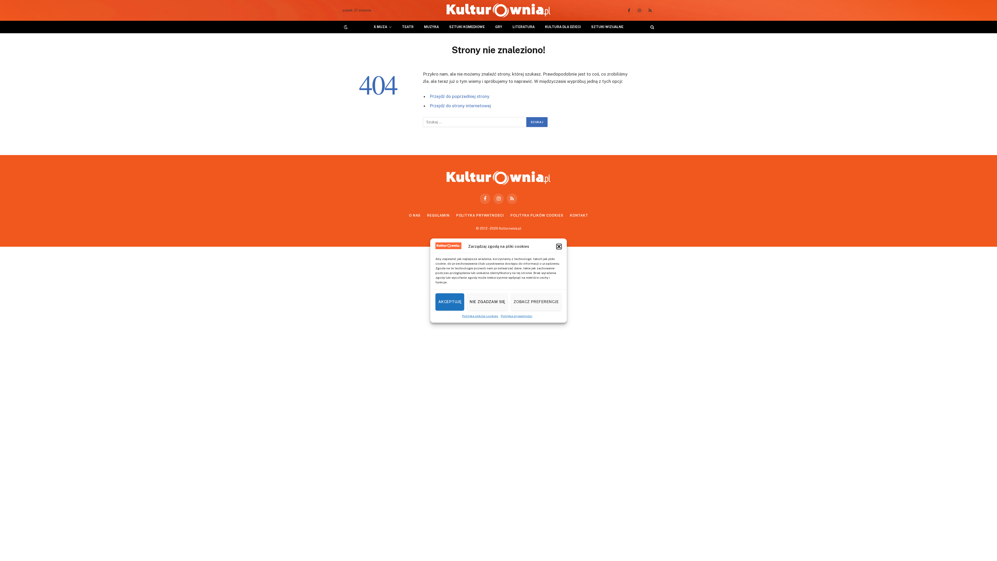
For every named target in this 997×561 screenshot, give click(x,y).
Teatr (408, 27)
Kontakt (579, 215)
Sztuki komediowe (467, 27)
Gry (498, 27)
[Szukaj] (651, 27)
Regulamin (438, 215)
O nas (415, 215)
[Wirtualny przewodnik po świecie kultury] (498, 10)
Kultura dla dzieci (563, 27)
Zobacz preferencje (536, 301)
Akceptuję (449, 301)
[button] (559, 246)
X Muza (380, 27)
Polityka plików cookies (480, 316)
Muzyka (431, 27)
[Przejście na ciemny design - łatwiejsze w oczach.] (345, 27)
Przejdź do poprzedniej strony (459, 96)
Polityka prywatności (516, 316)
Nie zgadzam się (487, 301)
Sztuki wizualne (607, 27)
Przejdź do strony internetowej (460, 105)
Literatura (524, 27)
